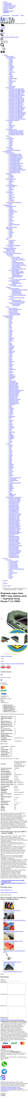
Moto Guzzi (12, 351)
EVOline (11, 214)
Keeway (11, 455)
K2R (10, 405)
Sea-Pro (11, 62)
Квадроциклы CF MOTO (15, 514)
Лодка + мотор (9, 56)
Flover (10, 122)
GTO (10, 430)
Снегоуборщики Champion (15, 168)
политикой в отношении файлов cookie (10, 1087)
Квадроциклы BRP (14, 509)
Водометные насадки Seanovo (16, 133)
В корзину (3, 1020)
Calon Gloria (12, 72)
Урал (10, 379)
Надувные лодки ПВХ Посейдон (17, 112)
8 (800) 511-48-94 (14, 37)
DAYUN (11, 428)
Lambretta (11, 488)
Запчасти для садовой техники (16, 302)
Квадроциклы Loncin (14, 539)
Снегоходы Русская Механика (16, 569)
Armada (11, 411)
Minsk (10, 349)
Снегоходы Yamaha (14, 561)
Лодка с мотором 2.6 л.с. (7, 890)
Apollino (11, 409)
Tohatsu (11, 61)
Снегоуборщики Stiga (14, 171)
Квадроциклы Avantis (14, 501)
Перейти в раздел (16, 910)
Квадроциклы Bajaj (14, 540)
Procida (11, 424)
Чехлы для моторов (8, 971)
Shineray (11, 364)
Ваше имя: (3, 981)
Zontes (10, 484)
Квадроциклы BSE (13, 522)
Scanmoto (11, 437)
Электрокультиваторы (11, 185)
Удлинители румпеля (8, 941)
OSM (10, 578)
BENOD (11, 486)
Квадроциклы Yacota (14, 502)
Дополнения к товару (6, 698)
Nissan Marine (12, 81)
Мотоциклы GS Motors (14, 399)
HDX (10, 73)
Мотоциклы (9, 317)
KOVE (10, 407)
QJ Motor (11, 413)
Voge (10, 370)
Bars (10, 575)
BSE (10, 357)
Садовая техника (7, 3)
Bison (10, 353)
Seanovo (11, 65)
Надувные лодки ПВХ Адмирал (17, 91)
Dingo (10, 570)
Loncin (10, 355)
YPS (10, 442)
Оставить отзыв (4, 1018)
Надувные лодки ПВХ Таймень (17, 95)
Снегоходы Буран (13, 565)
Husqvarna (11, 199)
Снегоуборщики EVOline (15, 155)
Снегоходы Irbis (13, 562)
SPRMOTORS (12, 494)
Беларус (11, 175)
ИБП (7, 239)
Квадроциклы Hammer (14, 552)
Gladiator (11, 68)
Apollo (10, 356)
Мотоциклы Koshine (14, 392)
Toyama (11, 75)
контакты (3, 32)
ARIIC (10, 485)
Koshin (10, 235)
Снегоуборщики (10, 152)
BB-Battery (11, 242)
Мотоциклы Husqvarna (14, 391)
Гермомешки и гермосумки (18, 269)
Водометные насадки (11, 129)
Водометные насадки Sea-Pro (16, 130)
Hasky (10, 343)
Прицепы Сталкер (10, 250)
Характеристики (5, 696)
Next (26, 618)
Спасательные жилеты (17, 262)
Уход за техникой (13, 310)
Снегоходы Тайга (13, 566)
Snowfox (11, 576)
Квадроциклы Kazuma (14, 520)
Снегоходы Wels (13, 563)
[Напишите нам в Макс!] (14, 1077)
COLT (10, 422)
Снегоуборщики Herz (14, 162)
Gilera (10, 456)
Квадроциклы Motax (14, 524)
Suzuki (10, 83)
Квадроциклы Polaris (14, 527)
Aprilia (10, 334)
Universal (11, 471)
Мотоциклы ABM (13, 383)
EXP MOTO (12, 404)
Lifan (10, 222)
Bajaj (10, 336)
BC (10, 492)
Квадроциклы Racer (14, 546)
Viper (10, 473)
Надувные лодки (10, 87)
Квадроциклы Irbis (13, 506)
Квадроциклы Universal (15, 528)
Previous (1, 618)
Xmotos (11, 365)
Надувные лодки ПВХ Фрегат (16, 98)
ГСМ (7, 306)
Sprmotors (11, 438)
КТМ (10, 327)
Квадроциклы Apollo (14, 518)
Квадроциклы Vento (14, 516)
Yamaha (11, 60)
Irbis (10, 325)
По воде (5, 1)
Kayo (10, 323)
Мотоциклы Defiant (14, 386)
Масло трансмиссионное (15, 309)
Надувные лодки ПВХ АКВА (16, 89)
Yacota (10, 218)
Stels (10, 85)
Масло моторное (13, 308)
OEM (10, 421)
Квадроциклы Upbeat (14, 529)
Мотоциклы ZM (13, 398)
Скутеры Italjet (12, 479)
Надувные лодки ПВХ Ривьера (16, 90)
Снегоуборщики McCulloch (16, 165)
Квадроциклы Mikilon (14, 523)
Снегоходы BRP (13, 572)
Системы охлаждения (14, 314)
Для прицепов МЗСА (17, 285)
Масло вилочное (13, 312)
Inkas (10, 137)
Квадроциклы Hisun (14, 537)
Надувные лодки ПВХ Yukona (16, 99)
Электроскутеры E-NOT (15, 477)
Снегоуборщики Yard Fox (15, 154)
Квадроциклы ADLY (14, 507)
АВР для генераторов (11, 227)
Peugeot (11, 465)
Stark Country (12, 240)
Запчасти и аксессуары (9, 7)
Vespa (10, 452)
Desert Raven (12, 375)
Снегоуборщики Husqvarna (15, 158)
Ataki (10, 335)
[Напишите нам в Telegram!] (14, 1071)
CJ (9, 419)
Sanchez (11, 434)
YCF (10, 329)
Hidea (10, 79)
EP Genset (11, 216)
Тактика (11, 141)
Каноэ (7, 135)
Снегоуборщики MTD (14, 160)
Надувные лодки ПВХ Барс (16, 111)
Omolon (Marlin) (13, 78)
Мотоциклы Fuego (13, 389)
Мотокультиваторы (11, 179)
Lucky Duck (12, 432)
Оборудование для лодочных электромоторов (19, 265)
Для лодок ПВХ (16, 257)
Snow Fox (11, 571)
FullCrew (11, 420)
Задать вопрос (15, 15)
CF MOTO (11, 426)
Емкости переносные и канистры (11, 950)
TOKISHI (11, 495)
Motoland (11, 352)
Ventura (11, 244)
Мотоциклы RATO (13, 402)
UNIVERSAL (12, 369)
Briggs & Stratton (13, 211)
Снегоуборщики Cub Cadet (15, 156)
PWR (10, 360)
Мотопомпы (9, 228)
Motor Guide (12, 125)
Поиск (22, 15)
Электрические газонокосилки (13, 202)
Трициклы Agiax (13, 396)
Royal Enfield (12, 381)
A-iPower (11, 223)
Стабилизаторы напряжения (13, 245)
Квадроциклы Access (14, 519)
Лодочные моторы (10, 57)
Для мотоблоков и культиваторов (16, 305)
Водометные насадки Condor (16, 134)
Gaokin (11, 412)
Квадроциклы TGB (14, 549)
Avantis (11, 322)
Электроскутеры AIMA (15, 482)
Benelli (10, 331)
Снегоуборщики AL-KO (15, 167)
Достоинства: (4, 994)
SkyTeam (11, 378)
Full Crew (11, 340)
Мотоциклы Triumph (14, 403)
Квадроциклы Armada (14, 515)
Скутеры (8, 443)
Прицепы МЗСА (10, 249)
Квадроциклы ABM (14, 531)
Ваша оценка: (4, 982)
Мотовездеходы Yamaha (15, 499)
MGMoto (11, 348)
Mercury (11, 58)
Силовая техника (7, 4)
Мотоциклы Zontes (13, 395)
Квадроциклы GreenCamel (15, 545)
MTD (10, 188)
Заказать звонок (6, 15)
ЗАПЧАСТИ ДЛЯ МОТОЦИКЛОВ (16, 291)
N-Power (11, 241)
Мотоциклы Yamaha (17, 293)
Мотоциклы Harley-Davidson (16, 390)
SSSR (10, 366)
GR (10, 342)
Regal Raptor (12, 377)
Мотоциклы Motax (13, 394)
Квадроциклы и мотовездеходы (14, 497)
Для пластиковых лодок (18, 263)
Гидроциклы (9, 147)
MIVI (10, 433)
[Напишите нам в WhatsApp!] (14, 1064)
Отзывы (3, 701)
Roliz (10, 362)
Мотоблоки (9, 173)
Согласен (3, 1093)
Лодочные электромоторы (12, 120)
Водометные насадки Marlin (16, 132)
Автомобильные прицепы (9, 5)
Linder (10, 139)
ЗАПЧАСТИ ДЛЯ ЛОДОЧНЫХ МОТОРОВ (18, 301)
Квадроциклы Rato (13, 544)
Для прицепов (12, 284)
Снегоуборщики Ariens (14, 172)
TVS (10, 439)
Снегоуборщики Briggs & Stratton (17, 169)
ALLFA (11, 77)
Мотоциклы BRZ (13, 385)
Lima (10, 462)
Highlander (11, 435)
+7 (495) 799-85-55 (5, 37)
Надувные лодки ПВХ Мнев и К (17, 107)
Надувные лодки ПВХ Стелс (16, 94)
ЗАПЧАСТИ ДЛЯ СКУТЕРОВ (19, 289)
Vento (10, 332)
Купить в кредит (20, 1020)
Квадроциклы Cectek (14, 510)
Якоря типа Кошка (7, 961)
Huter (10, 182)
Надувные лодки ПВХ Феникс (16, 115)
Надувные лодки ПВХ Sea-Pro (16, 102)
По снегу (5, 9)
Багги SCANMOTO (14, 548)
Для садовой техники (14, 280)
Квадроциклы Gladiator (15, 542)
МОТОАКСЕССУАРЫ (17, 271)
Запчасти (8, 287)
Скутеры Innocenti (13, 480)
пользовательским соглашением (8, 1088)
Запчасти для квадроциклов (19, 295)
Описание (3, 697)
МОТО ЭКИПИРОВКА (18, 272)
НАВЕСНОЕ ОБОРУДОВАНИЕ (16, 282)
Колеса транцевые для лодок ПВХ (11, 920)
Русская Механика (13, 511)
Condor (11, 69)
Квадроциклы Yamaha (14, 498)
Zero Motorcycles (13, 382)
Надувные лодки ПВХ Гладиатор (17, 119)
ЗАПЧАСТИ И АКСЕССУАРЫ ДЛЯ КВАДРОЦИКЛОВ (17, 275)
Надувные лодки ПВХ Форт (16, 116)
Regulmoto (11, 361)
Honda (10, 74)
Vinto (10, 425)
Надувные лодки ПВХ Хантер (16, 92)
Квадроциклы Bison (14, 505)
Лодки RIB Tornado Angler (15, 96)
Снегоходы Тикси (13, 567)
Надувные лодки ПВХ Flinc (16, 103)
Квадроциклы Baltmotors (15, 550)
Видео (2, 700)
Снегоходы (9, 559)
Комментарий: (4, 1017)
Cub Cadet (11, 194)
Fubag (10, 215)
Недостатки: (4, 1005)
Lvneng (11, 481)
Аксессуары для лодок (17, 258)
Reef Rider (11, 66)
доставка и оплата (3, 28)
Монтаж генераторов (14, 224)
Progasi (11, 359)
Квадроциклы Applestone (15, 532)
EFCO (10, 193)
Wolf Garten (12, 186)
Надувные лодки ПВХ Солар (16, 104)
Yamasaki (11, 372)
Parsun (10, 70)
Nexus (10, 450)
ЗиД (10, 373)
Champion (11, 176)
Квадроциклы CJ (13, 554)
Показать (3, 1095)
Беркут (11, 142)
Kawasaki (11, 347)
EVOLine (11, 201)
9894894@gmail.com (16, 1051)
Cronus (10, 330)
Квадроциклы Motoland (15, 525)
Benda (10, 417)
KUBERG (11, 408)
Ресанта (11, 177)
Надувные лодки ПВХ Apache (16, 100)
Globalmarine (12, 86)
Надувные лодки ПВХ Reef (16, 117)
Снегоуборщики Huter (14, 164)
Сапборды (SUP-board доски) (13, 150)
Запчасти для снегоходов (18, 297)
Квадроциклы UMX (14, 557)
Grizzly (11, 145)
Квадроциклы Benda (14, 553)
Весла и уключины (16, 267)
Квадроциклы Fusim (14, 536)
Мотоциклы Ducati (13, 387)
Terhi (10, 146)
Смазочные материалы (14, 313)
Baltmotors (11, 338)
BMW (10, 339)
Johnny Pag (12, 345)
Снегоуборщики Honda (15, 159)
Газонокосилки (10, 192)
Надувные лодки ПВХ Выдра (16, 109)
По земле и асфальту (8, 8)
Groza (10, 429)
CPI (10, 476)
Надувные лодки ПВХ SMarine (16, 108)
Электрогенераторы (11, 206)
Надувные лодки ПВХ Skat (16, 105)
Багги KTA (12, 535)
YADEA (11, 490)
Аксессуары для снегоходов (19, 279)
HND (10, 225)
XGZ (10, 415)
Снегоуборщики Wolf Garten (16, 163)
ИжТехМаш (12, 416)
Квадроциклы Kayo (14, 503)
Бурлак (11, 82)
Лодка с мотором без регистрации (9, 892)
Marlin (10, 64)
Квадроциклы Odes (14, 556)
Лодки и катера (10, 138)
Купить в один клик (11, 1020)
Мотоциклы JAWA (13, 400)
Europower (11, 210)
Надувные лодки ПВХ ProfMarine (17, 113)
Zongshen (11, 212)
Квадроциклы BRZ (14, 541)
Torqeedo (11, 126)
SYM (10, 469)
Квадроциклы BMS (14, 533)
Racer (10, 319)
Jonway (11, 472)
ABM (10, 459)
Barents (11, 143)
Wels (10, 326)
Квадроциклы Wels (14, 512)
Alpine (10, 574)
